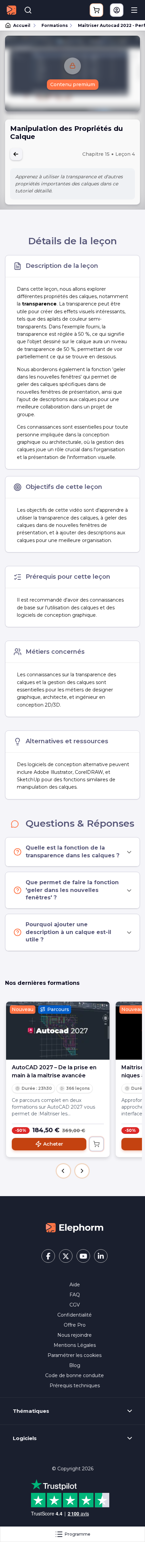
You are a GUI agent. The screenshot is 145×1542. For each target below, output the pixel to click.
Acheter (53, 1144)
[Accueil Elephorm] (74, 1227)
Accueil (21, 25)
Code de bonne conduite (74, 1375)
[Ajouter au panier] (96, 1144)
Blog (74, 1365)
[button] (63, 1171)
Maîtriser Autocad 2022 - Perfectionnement (108, 25)
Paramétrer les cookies (75, 1355)
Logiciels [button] (25, 1438)
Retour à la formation (16, 154)
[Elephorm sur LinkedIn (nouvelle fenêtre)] (101, 1256)
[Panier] (96, 10)
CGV (74, 1305)
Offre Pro (75, 1325)
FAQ (74, 1295)
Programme (77, 1534)
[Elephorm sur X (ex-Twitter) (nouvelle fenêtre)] (65, 1256)
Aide (74, 1285)
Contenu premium (72, 84)
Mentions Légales (75, 1345)
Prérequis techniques (75, 1386)
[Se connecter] (116, 10)
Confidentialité (74, 1315)
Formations (54, 25)
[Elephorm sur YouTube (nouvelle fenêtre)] (83, 1256)
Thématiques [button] (31, 1411)
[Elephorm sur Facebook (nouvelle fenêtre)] (48, 1256)
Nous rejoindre (74, 1335)
